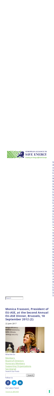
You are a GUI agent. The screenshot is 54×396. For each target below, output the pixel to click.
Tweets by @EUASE (12, 392)
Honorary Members (15, 363)
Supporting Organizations (18, 366)
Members (10, 358)
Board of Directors (14, 360)
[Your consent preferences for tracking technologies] (49, 391)
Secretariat (10, 369)
